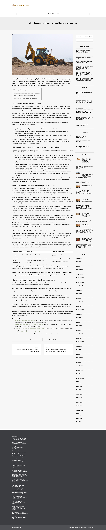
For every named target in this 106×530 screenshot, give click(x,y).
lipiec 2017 (78, 408)
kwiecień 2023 (79, 288)
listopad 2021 (79, 306)
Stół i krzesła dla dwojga (82, 96)
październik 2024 (80, 282)
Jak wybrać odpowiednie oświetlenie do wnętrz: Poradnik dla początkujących (87, 227)
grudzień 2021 (79, 304)
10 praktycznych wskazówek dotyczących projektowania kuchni (18, 466)
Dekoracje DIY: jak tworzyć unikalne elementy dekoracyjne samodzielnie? (86, 160)
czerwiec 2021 (79, 320)
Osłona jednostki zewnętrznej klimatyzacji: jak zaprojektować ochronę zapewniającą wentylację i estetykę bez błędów (84, 67)
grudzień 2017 (79, 394)
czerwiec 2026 (79, 264)
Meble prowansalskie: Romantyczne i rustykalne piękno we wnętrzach (87, 173)
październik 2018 (80, 378)
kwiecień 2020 (79, 357)
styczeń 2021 (79, 333)
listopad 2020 (79, 338)
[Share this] (49, 339)
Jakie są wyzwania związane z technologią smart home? (25, 98)
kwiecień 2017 (79, 416)
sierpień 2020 (79, 346)
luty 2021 (78, 330)
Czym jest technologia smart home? (21, 92)
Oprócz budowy (80, 144)
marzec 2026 (79, 272)
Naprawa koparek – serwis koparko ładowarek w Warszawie (20, 513)
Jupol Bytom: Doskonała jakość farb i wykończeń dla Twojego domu (19, 517)
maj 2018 (78, 381)
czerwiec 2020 (79, 352)
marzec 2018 (79, 386)
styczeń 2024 (79, 285)
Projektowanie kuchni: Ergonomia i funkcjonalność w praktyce (30, 331)
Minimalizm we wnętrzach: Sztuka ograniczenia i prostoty (29, 328)
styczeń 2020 (79, 365)
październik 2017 (80, 400)
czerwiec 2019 (79, 368)
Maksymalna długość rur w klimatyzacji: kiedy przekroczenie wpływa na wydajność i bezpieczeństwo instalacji (83, 53)
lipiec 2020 (78, 349)
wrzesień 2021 (79, 312)
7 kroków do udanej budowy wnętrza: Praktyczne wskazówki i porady (20, 480)
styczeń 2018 (79, 392)
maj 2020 (78, 354)
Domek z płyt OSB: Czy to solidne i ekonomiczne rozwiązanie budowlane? (84, 118)
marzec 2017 (79, 418)
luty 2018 (78, 389)
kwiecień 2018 (79, 384)
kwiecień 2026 (79, 269)
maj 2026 (78, 266)
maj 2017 (78, 413)
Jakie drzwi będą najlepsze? (86, 214)
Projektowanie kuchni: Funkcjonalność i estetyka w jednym (18, 502)
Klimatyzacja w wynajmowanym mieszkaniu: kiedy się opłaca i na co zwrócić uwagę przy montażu (84, 79)
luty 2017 (78, 421)
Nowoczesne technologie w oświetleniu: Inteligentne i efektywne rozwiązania (18, 462)
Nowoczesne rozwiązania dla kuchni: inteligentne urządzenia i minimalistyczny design (19, 475)
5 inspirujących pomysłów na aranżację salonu (19, 489)
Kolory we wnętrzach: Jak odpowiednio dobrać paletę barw (19, 443)
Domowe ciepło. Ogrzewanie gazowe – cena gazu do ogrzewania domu (83, 124)
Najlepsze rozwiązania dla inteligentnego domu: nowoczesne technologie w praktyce (18, 508)
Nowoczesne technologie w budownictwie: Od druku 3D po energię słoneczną (84, 112)
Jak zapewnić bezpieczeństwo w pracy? (25, 320)
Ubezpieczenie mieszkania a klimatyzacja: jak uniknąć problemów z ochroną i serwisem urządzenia (84, 74)
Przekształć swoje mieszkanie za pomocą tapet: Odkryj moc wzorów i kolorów (19, 485)
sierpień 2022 (79, 290)
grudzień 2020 (79, 336)
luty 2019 (78, 373)
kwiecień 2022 (79, 293)
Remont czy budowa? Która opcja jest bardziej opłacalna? (29, 324)
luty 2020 (78, 362)
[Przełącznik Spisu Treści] (38, 90)
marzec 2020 (79, 360)
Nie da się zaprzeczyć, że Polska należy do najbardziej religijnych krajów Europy (87, 241)
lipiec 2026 (78, 261)
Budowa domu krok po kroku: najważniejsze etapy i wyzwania (19, 471)
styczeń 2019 (79, 376)
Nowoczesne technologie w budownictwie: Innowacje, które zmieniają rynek (19, 452)
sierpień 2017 (79, 405)
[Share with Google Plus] (53, 339)
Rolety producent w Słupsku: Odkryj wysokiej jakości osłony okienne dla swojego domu (87, 188)
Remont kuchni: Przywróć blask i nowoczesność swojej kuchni (19, 493)
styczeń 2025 (79, 280)
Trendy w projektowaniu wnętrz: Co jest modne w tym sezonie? (19, 439)
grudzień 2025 (79, 274)
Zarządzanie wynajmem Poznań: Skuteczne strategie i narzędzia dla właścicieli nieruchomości (84, 101)
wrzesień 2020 (79, 344)
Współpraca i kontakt (53, 13)
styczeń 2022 (79, 301)
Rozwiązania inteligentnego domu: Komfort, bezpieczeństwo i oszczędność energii (84, 107)
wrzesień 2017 (79, 402)
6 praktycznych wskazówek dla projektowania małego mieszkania (19, 447)
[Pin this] (55, 339)
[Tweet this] (51, 339)
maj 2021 (78, 322)
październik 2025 (80, 277)
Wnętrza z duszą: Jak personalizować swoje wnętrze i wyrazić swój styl (19, 497)
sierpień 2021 (79, 314)
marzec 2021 (79, 328)
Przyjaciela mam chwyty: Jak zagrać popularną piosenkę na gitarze (84, 92)
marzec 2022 (79, 296)
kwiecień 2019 (79, 370)
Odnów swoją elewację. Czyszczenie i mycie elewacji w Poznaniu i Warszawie (87, 202)
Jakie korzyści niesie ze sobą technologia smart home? (25, 95)
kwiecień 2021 (79, 325)
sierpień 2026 (79, 258)
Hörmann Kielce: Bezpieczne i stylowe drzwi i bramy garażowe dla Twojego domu (19, 457)
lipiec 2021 (78, 317)
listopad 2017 (79, 397)
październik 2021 (80, 309)
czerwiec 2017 (79, 410)
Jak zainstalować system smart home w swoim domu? (25, 97)
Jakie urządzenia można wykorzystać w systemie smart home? (27, 93)
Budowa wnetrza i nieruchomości (53, 21)
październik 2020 (80, 341)
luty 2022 (78, 298)
